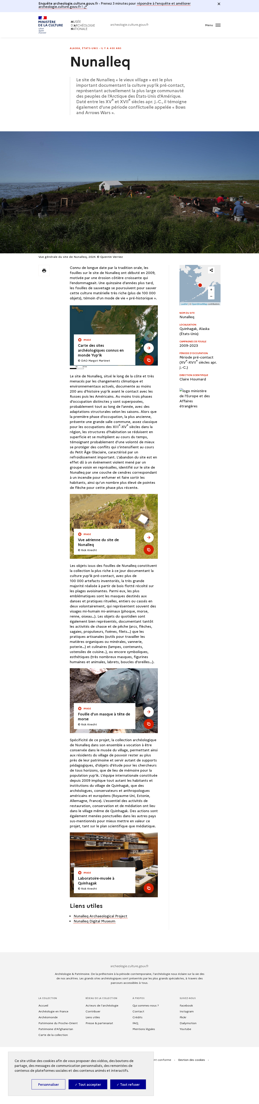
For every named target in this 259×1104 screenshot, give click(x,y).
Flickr (183, 1017)
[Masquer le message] (219, 3)
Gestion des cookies (191, 1059)
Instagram (187, 1011)
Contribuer (93, 1011)
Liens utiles (93, 1017)
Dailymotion (188, 1023)
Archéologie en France (53, 1011)
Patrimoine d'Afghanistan (55, 1029)
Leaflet (184, 303)
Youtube (185, 1029)
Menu (209, 25)
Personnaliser (48, 1084)
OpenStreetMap (199, 303)
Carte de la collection (53, 1035)
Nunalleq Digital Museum (94, 921)
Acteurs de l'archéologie (102, 1005)
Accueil (43, 1005)
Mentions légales (144, 1029)
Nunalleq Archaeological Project (100, 915)
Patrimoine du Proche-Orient (58, 1023)
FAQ (135, 1023)
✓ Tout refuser (128, 1084)
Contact (138, 1011)
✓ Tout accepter (88, 1084)
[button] (200, 285)
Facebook (186, 1005)
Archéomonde (48, 1017)
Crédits (137, 1017)
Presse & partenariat (99, 1023)
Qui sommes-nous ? (146, 1005)
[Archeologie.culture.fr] (129, 25)
